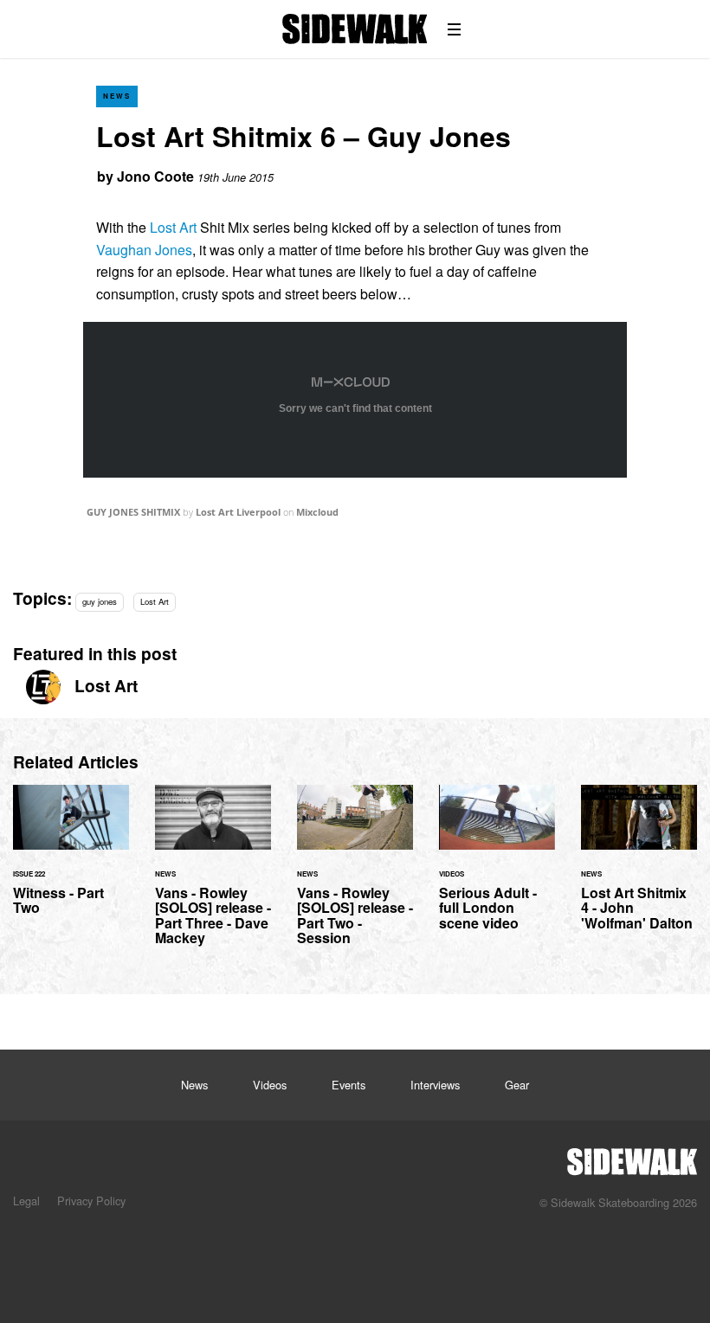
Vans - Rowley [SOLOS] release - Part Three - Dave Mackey (213, 876)
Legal (26, 1200)
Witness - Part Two (71, 860)
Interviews (435, 1084)
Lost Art (171, 227)
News (117, 95)
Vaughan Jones (144, 250)
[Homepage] (632, 1157)
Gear (517, 1084)
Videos (270, 1084)
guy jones (99, 601)
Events (348, 1084)
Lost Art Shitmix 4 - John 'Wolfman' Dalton (639, 868)
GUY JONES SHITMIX (133, 511)
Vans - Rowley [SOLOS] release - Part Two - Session (355, 876)
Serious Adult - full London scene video (497, 868)
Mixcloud (317, 511)
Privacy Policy (91, 1200)
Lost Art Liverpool (238, 511)
